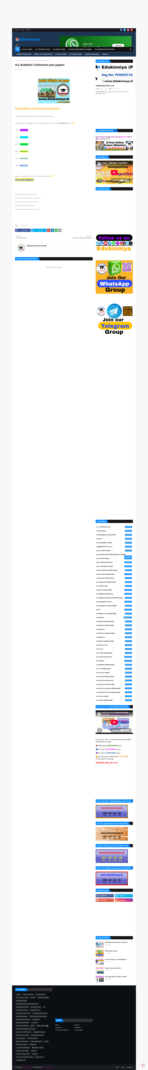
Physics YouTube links (112, 684)
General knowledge (112, 594)
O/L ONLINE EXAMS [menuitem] (75, 54)
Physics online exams (112, 676)
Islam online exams (112, 653)
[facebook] (121, 30)
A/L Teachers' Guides (112, 566)
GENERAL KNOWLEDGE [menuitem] (24, 54)
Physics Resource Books (113, 968)
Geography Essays (112, 602)
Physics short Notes (112, 680)
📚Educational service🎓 (36, 246)
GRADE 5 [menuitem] (105, 54)
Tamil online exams (112, 700)
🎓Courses (112, 531)
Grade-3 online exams (112, 641)
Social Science (112, 696)
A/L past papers (24, 60)
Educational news (112, 590)
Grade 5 (112, 617)
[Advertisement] (60, 14)
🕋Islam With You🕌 (112, 547)
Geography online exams (112, 606)
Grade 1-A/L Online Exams (112, 613)
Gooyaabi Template (47, 1067)
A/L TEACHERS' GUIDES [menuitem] (42, 49)
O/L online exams (112, 669)
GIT (112, 610)
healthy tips (112, 645)
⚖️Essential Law (112, 527)
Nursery (112, 661)
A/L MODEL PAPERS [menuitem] (59, 49)
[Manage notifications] (143, 1065)
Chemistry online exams (112, 582)
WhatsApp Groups (111, 951)
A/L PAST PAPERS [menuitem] (26, 49)
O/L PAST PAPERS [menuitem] (60, 54)
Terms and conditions (62, 1030)
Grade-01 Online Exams (112, 633)
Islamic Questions (112, 657)
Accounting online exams (112, 570)
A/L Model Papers (112, 550)
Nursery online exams (112, 665)
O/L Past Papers (112, 673)
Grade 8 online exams (112, 625)
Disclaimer (78, 1027)
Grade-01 (112, 629)
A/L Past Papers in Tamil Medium (116, 959)
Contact (28, 30)
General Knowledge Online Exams (112, 598)
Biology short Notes (112, 578)
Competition (112, 586)
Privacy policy (79, 1030)
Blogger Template (27, 1067)
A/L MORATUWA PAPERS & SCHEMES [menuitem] (80, 49)
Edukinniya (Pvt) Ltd (105, 85)
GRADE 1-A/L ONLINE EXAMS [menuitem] (43, 54)
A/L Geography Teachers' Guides (116, 977)
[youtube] (105, 900)
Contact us (58, 1027)
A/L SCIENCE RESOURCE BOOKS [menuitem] (104, 49)
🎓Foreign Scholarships (112, 535)
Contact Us (130, 1067)
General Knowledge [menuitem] (92, 54)
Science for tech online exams (112, 692)
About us (77, 1025)
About (22, 30)
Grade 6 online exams (112, 621)
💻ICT (112, 539)
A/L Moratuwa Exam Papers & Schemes (112, 555)
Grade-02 (112, 637)
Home (17, 30)
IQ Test (112, 649)
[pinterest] (131, 30)
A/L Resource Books (112, 562)
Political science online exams (112, 688)
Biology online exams (112, 574)
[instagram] (128, 30)
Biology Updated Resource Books (116, 942)
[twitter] (124, 30)
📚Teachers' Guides (112, 543)
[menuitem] (17, 49)
